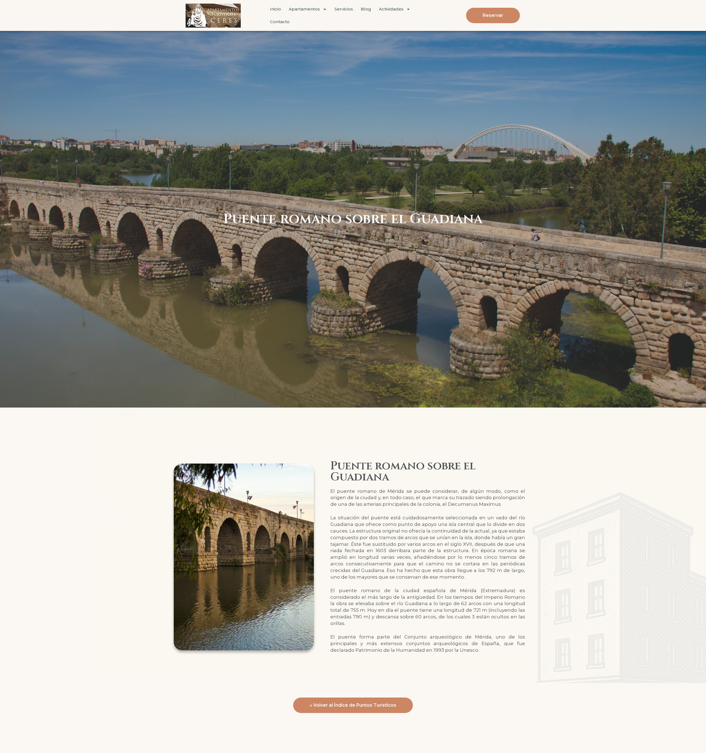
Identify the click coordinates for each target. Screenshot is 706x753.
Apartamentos (304, 9)
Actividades (391, 9)
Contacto (280, 21)
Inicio (275, 9)
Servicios (344, 9)
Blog (366, 9)
